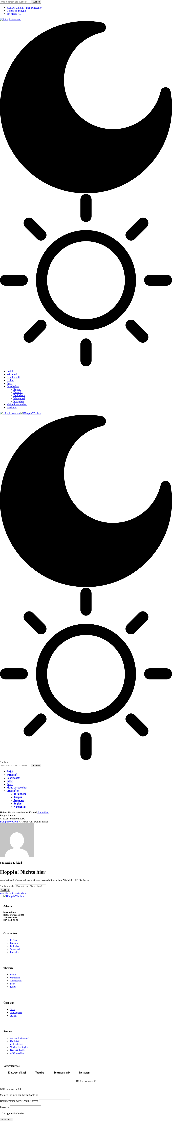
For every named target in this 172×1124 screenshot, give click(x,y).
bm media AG (14, 13)
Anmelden (43, 812)
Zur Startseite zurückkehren (14, 893)
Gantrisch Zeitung (16, 10)
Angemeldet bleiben (14, 1113)
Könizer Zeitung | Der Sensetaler (24, 7)
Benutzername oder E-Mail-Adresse (19, 1100)
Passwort (5, 1107)
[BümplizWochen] (20, 413)
